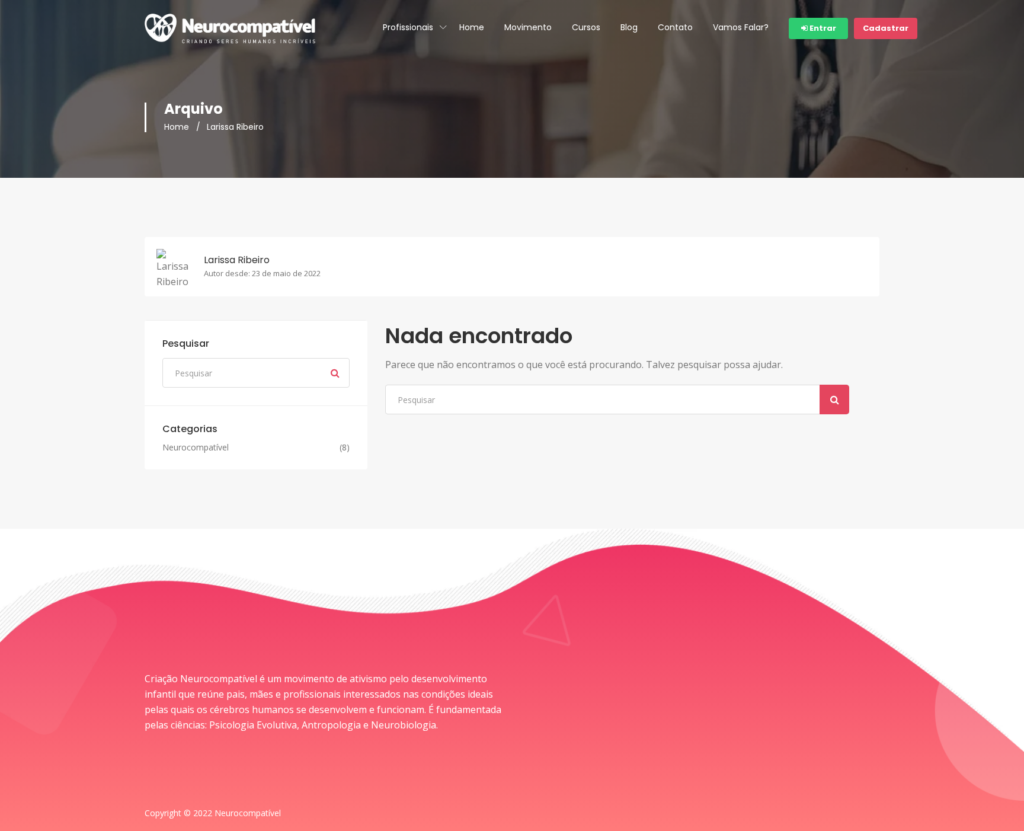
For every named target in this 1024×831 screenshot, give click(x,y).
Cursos (586, 27)
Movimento (528, 27)
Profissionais (408, 27)
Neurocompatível (195, 447)
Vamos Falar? (741, 27)
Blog (629, 27)
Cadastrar (885, 28)
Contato (675, 27)
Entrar (822, 28)
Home (471, 27)
